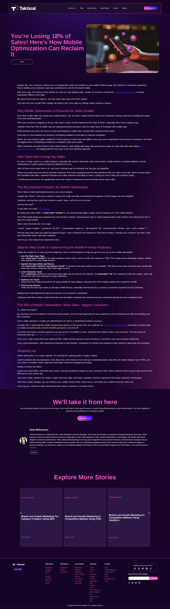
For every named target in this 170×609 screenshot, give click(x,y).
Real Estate (93, 581)
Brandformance (110, 578)
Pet (91, 594)
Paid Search (64, 564)
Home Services (95, 590)
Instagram (48, 570)
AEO (106, 574)
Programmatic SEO (27, 497)
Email (106, 581)
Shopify (92, 576)
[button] (21, 513)
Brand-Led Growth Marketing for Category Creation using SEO (39, 517)
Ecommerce (64, 572)
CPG (91, 587)
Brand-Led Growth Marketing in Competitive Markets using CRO (83, 517)
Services (71, 8)
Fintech (92, 570)
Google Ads (64, 567)
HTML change (43, 209)
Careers (115, 8)
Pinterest (48, 581)
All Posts (34, 452)
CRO (22, 62)
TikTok (47, 572)
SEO (106, 567)
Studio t (124, 8)
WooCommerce (95, 592)
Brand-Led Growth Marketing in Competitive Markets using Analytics (127, 517)
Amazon (63, 570)
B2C (91, 601)
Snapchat (48, 578)
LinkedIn (33, 448)
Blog (81, 8)
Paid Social (49, 564)
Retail (91, 598)
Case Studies (104, 8)
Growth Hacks (92, 8)
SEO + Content (80, 574)
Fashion (92, 578)
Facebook (48, 567)
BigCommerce (94, 596)
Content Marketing (110, 570)
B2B (91, 583)
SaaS (91, 567)
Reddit (47, 583)
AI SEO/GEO (109, 572)
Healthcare (93, 574)
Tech (91, 572)
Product (92, 585)
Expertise (93, 564)
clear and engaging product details (50, 335)
